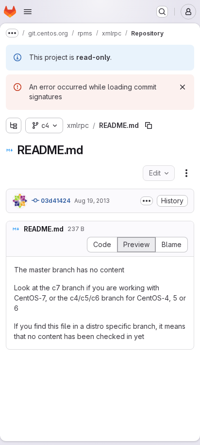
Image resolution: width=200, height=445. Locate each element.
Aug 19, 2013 (92, 200)
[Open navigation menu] (27, 11)
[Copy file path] (148, 125)
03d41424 (54, 200)
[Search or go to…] (162, 12)
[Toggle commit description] (146, 200)
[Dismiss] (182, 87)
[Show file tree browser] (13, 125)
